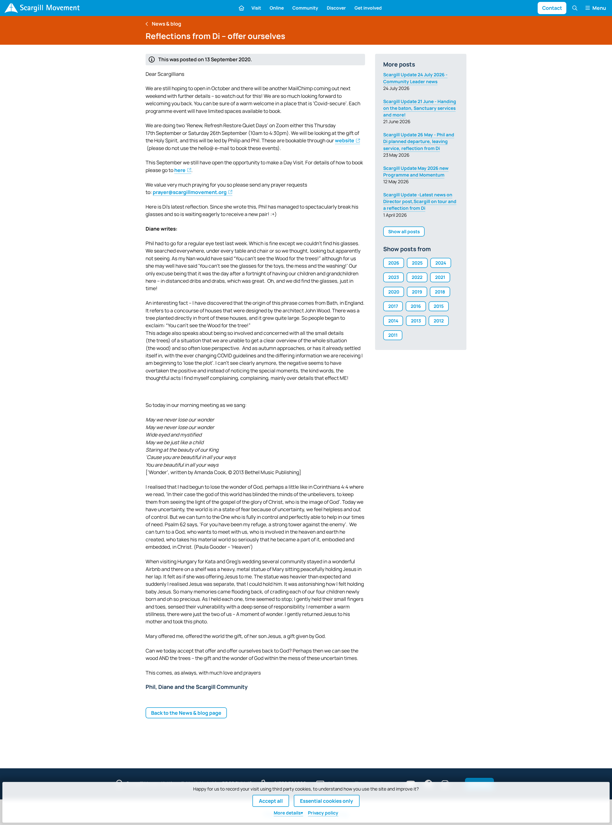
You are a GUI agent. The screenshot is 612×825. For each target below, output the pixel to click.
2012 (439, 321)
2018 (440, 292)
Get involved (368, 8)
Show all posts (404, 231)
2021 (440, 277)
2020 (393, 292)
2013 (416, 321)
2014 (393, 321)
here (180, 170)
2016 (416, 306)
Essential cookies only (326, 800)
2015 (439, 306)
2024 (440, 263)
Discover (336, 8)
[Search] (575, 8)
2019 (417, 292)
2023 (393, 277)
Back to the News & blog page (186, 712)
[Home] (42, 8)
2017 (393, 306)
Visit (256, 8)
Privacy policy (323, 813)
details (287, 813)
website (344, 140)
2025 (417, 263)
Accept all (271, 800)
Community (305, 8)
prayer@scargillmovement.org (190, 192)
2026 (393, 263)
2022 (417, 277)
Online (277, 8)
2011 (393, 335)
